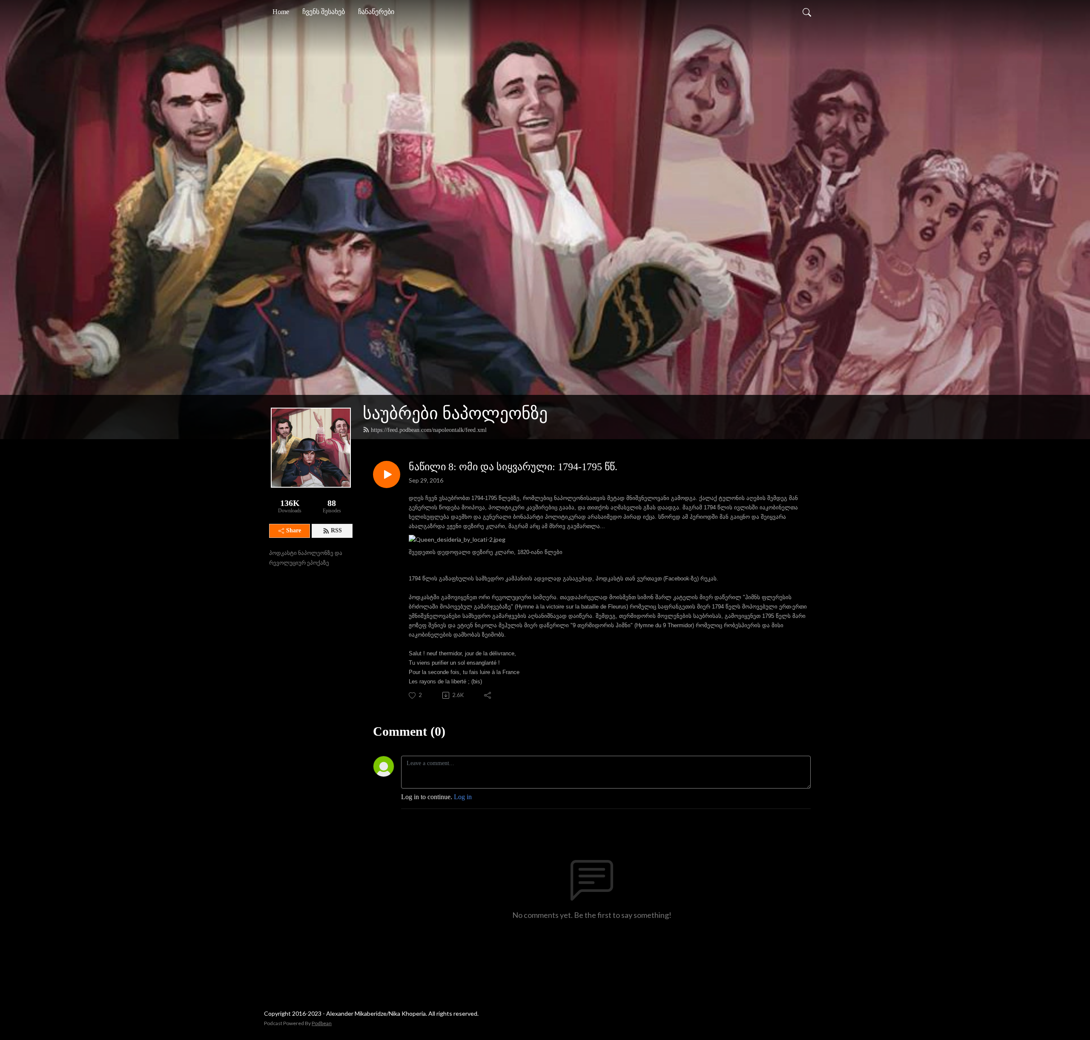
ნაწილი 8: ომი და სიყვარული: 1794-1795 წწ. (513, 466)
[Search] (807, 11)
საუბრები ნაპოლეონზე (455, 413)
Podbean (322, 1023)
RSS (336, 530)
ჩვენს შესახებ (323, 11)
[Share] (488, 695)
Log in (463, 796)
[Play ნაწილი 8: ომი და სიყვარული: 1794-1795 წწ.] (386, 474)
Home (280, 11)
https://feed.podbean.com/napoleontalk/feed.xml (429, 430)
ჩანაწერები (376, 11)
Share (293, 530)
